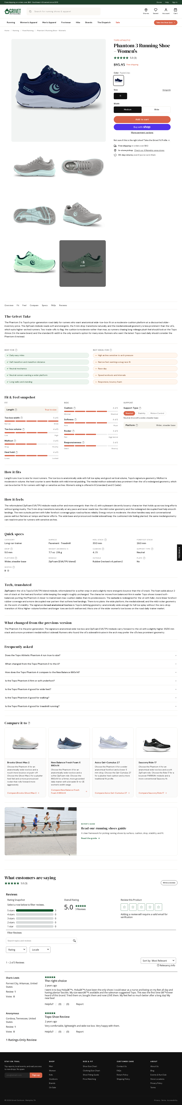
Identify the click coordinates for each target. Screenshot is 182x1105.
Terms (153, 1087)
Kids (51, 1075)
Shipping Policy (123, 1079)
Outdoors (53, 1079)
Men (51, 1066)
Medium (128, 109)
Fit (18, 305)
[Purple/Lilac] (118, 80)
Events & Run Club (158, 1075)
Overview (9, 305)
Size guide (167, 90)
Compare (34, 305)
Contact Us (122, 1066)
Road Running (28, 30)
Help (167, 2)
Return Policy (122, 1075)
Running (16, 30)
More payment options (142, 132)
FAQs (53, 305)
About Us (154, 1066)
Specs (45, 305)
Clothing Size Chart (91, 1070)
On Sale (52, 1087)
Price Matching (89, 1079)
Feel (24, 305)
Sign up (36, 1075)
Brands (52, 1083)
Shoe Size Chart (90, 1066)
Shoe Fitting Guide (91, 1075)
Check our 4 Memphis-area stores (149, 150)
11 (120, 96)
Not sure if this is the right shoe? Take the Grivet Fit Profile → (142, 140)
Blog (152, 1070)
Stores (159, 2)
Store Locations (157, 1079)
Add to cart (142, 119)
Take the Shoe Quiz (164, 22)
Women (52, 1070)
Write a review (169, 883)
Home (7, 30)
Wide (156, 109)
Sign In (174, 2)
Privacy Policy (156, 1083)
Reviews (63, 305)
